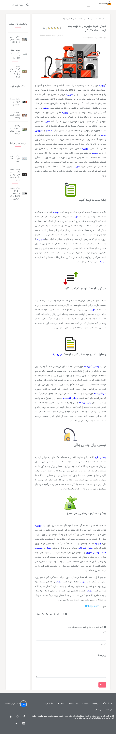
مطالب (85, 703)
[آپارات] (23, 724)
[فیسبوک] (24, 717)
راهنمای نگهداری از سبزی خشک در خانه (15, 129)
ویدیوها (95, 703)
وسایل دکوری (92, 553)
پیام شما (102, 655)
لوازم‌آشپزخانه (100, 394)
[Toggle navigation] (88, 5)
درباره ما (61, 703)
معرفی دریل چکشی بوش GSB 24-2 (15, 39)
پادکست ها (73, 703)
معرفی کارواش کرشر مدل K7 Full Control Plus (15, 71)
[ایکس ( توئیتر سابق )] (16, 724)
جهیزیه (102, 85)
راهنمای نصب (95, 709)
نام (104, 632)
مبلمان (49, 131)
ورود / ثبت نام (17, 5)
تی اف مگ (107, 703)
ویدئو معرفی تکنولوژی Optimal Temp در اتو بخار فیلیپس (15, 193)
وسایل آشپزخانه (91, 367)
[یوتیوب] (11, 717)
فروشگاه (109, 709)
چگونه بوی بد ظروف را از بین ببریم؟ (15, 102)
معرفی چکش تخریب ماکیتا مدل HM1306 (15, 54)
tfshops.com (92, 606)
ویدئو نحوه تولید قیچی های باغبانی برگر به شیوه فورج (15, 175)
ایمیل (103, 644)
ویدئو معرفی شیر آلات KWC (15, 159)
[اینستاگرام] (18, 717)
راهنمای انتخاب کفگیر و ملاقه (15, 115)
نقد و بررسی (48, 703)
